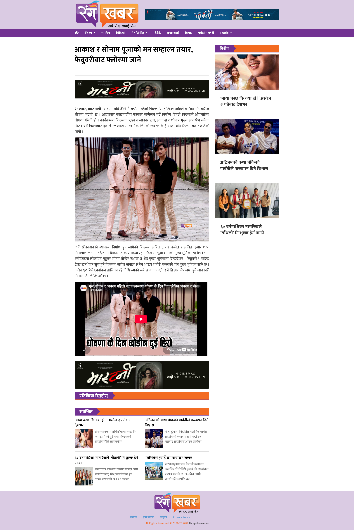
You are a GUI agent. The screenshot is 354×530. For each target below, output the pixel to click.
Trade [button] (224, 33)
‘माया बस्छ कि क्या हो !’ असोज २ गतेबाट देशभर (245, 101)
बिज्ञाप (163, 517)
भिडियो (120, 33)
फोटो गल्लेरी (206, 33)
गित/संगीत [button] (138, 33)
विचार (188, 33)
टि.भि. (157, 33)
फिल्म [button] (89, 33)
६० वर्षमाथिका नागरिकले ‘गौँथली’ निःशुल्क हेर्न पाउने (242, 230)
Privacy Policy (181, 517)
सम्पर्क (133, 517)
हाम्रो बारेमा (148, 517)
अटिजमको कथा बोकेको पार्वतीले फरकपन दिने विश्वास (244, 165)
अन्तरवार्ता (173, 33)
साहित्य (105, 33)
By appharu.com (199, 523)
